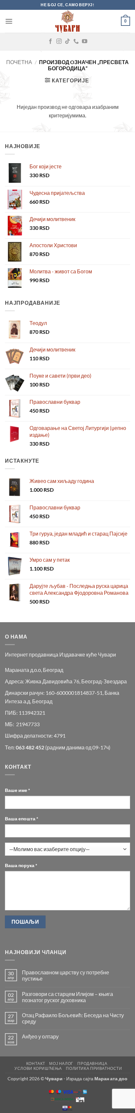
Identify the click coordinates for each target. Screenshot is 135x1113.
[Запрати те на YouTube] (84, 41)
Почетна (19, 62)
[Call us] (76, 41)
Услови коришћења (38, 1068)
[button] (9, 21)
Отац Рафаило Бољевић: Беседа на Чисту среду (73, 1018)
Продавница (92, 1063)
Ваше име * (17, 790)
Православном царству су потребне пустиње (65, 975)
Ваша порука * (21, 865)
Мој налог (61, 1063)
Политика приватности (94, 1068)
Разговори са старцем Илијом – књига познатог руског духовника (67, 997)
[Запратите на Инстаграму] (59, 41)
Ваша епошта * (21, 818)
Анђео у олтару (40, 1036)
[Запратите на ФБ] (50, 41)
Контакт (35, 1063)
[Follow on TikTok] (67, 41)
